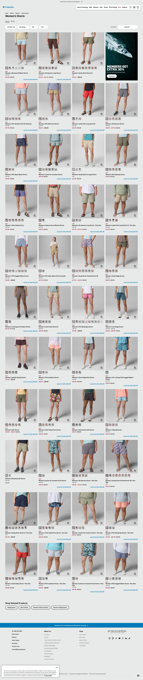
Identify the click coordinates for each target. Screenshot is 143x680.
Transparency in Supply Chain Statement (78, 674)
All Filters (10, 27)
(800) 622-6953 (18, 631)
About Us (47, 631)
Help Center (15, 634)
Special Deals (83, 640)
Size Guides (82, 645)
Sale (119, 7)
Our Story (46, 634)
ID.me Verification (84, 643)
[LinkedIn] (126, 638)
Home (6, 13)
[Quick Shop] (35, 63)
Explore (124, 7)
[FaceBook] (116, 638)
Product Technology (49, 645)
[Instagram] (109, 638)
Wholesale (47, 656)
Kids (101, 7)
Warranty (14, 643)
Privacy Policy (48, 675)
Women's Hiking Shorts (60, 607)
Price (42, 27)
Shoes (106, 7)
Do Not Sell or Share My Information (97, 674)
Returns (14, 637)
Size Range (22, 27)
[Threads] (113, 638)
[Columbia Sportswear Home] (8, 7)
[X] (122, 638)
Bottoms (17, 13)
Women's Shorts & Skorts (40, 607)
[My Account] (134, 7)
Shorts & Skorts (25, 13)
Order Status (15, 640)
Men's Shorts (24, 607)
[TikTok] (129, 638)
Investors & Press (49, 659)
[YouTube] (119, 638)
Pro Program (47, 651)
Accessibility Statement (18, 649)
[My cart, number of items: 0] (138, 7)
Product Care (15, 646)
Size (33, 27)
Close (57, 667)
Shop (81, 631)
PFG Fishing (113, 7)
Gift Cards (82, 637)
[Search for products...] (130, 7)
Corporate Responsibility (51, 648)
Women (95, 7)
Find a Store (82, 634)
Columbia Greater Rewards (51, 643)
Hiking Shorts (11, 607)
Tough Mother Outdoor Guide (52, 640)
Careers (46, 637)
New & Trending (82, 7)
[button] (117, 631)
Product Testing (48, 653)
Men (90, 7)
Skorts (13, 21)
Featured (126, 27)
